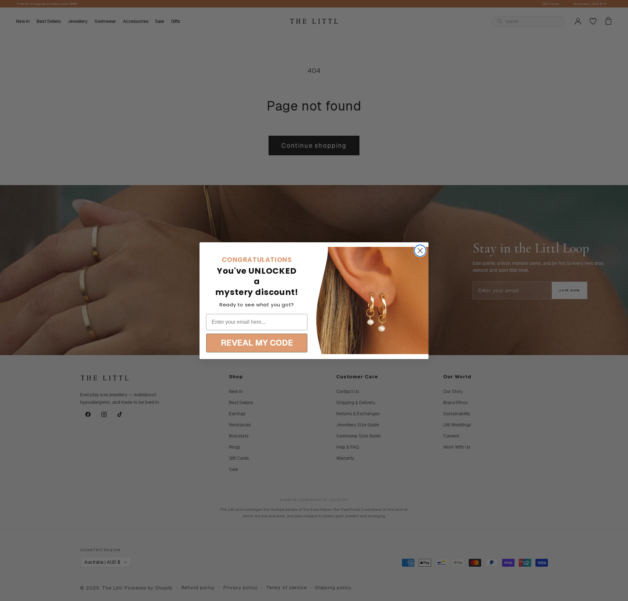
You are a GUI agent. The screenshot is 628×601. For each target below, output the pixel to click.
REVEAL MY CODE (257, 342)
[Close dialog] (420, 250)
